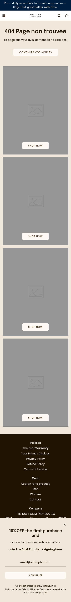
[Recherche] (59, 15)
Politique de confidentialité (19, 589)
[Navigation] (4, 15)
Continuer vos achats (35, 52)
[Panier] (66, 15)
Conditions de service (50, 589)
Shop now (35, 145)
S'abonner (35, 575)
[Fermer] (64, 524)
